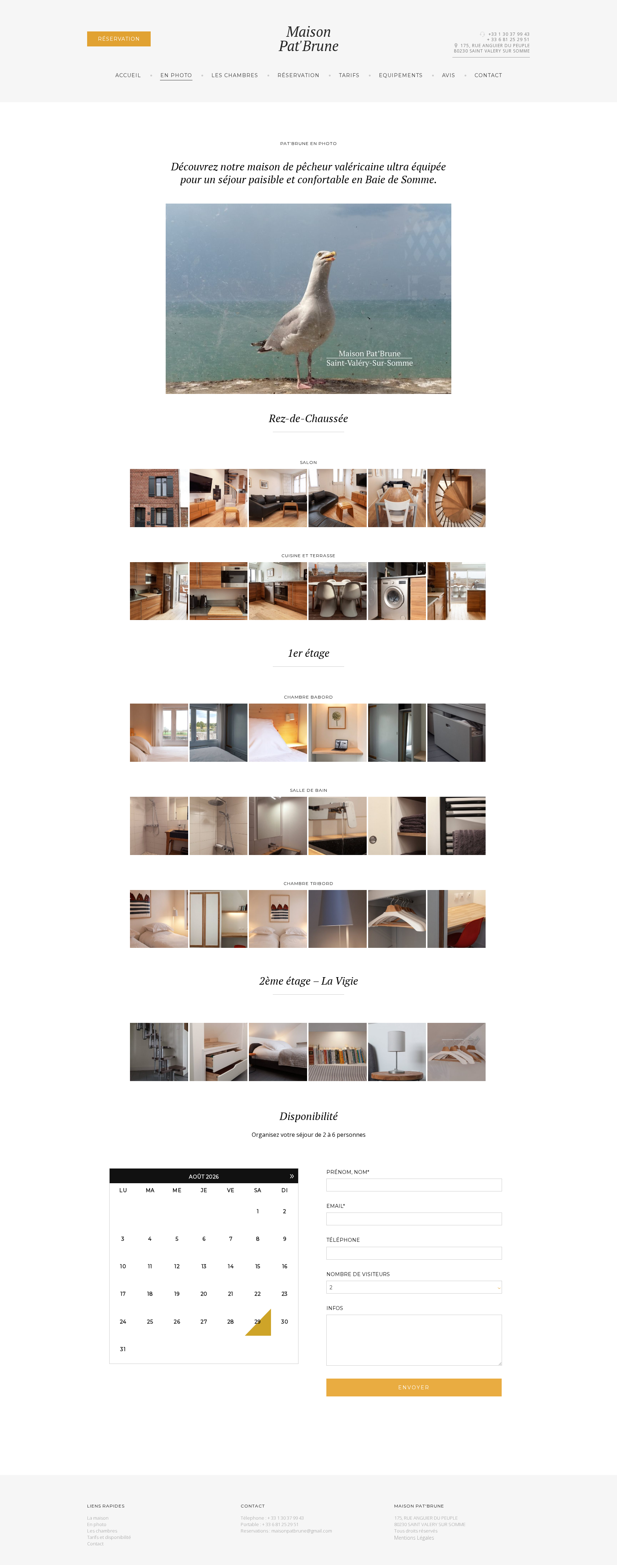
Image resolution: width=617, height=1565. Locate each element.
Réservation (119, 39)
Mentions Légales (414, 1538)
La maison (98, 1518)
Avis (448, 75)
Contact (488, 75)
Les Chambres (234, 75)
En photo (176, 75)
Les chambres (102, 1531)
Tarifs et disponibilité (109, 1537)
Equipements (401, 75)
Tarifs (349, 75)
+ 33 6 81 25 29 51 (508, 39)
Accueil (128, 75)
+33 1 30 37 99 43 (509, 34)
